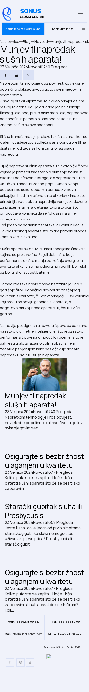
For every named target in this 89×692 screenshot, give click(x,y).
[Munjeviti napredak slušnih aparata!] (44, 375)
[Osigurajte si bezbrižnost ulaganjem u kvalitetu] (44, 443)
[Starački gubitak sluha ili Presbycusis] (44, 496)
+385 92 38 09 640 (24, 621)
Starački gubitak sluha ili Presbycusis (43, 511)
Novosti (35, 67)
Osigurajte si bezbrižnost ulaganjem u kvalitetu (44, 461)
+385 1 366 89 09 (66, 621)
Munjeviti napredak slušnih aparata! (35, 400)
